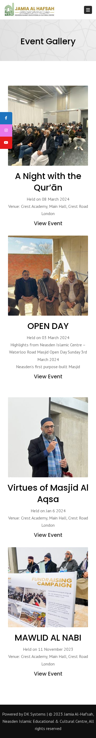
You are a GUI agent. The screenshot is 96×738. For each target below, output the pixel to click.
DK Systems (35, 714)
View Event (48, 223)
